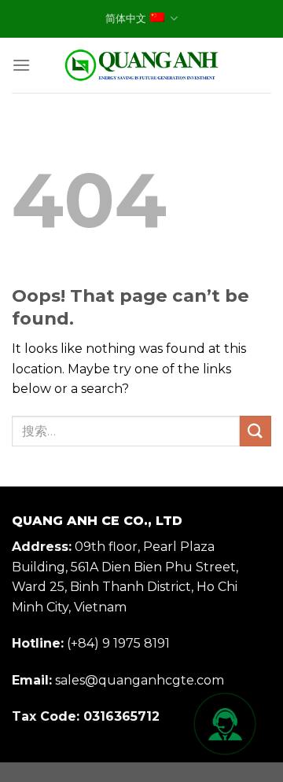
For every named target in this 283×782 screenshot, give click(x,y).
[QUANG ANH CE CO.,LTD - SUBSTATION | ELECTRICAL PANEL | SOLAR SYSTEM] (141, 65)
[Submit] (255, 431)
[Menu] (21, 65)
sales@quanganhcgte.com (139, 680)
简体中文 (125, 18)
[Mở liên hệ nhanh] (224, 723)
